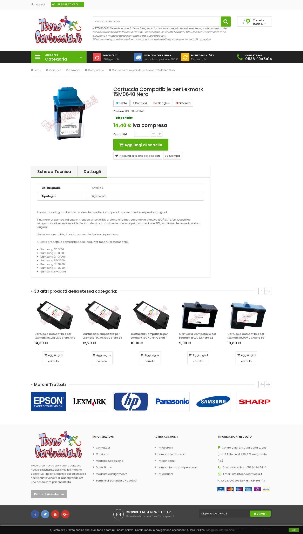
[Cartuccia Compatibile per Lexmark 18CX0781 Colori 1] (151, 315)
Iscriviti (260, 513)
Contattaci (103, 448)
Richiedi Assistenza (49, 494)
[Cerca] (226, 21)
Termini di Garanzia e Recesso (116, 481)
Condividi (141, 103)
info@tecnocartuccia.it (247, 474)
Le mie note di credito (172, 454)
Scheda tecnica (54, 171)
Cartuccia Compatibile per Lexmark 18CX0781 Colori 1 (149, 336)
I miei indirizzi (166, 461)
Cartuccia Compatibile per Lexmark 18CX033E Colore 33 (102, 336)
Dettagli (92, 171)
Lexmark (74, 70)
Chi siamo (102, 454)
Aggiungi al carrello (55, 358)
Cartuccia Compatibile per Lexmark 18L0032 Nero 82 (197, 336)
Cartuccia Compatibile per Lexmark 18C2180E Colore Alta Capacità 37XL (54, 336)
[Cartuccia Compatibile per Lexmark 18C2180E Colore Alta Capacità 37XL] (55, 315)
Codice (118, 111)
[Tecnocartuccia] (59, 29)
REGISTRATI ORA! (68, 4)
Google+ (163, 103)
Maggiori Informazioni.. (221, 530)
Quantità (120, 134)
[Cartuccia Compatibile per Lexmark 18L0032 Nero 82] (199, 315)
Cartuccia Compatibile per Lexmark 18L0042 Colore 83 (245, 336)
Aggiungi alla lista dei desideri (140, 156)
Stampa (174, 156)
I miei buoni (165, 474)
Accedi (40, 4)
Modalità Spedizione (109, 461)
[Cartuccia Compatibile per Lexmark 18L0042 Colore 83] (248, 315)
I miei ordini (165, 448)
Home (37, 70)
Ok (294, 530)
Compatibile (96, 70)
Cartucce (55, 70)
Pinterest (184, 103)
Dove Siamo (104, 467)
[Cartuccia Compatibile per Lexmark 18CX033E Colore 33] (103, 315)
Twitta (123, 103)
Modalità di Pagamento (111, 474)
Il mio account (166, 437)
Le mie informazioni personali (177, 467)
